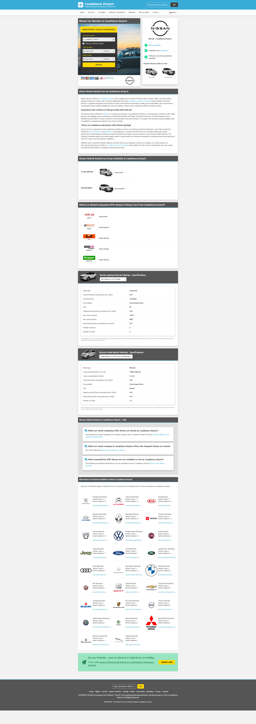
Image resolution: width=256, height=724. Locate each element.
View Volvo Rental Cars (165, 609)
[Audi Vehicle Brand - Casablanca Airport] (86, 570)
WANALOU (109, 132)
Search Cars (166, 662)
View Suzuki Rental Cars (100, 609)
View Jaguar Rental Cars (132, 644)
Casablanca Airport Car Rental (139, 101)
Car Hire (101, 12)
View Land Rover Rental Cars (167, 557)
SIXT (90, 132)
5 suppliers (164, 50)
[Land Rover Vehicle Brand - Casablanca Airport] (151, 553)
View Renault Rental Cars (133, 523)
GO (174, 5)
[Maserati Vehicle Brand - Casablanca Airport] (86, 640)
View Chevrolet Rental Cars (166, 592)
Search (99, 65)
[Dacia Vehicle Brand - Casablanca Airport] (86, 535)
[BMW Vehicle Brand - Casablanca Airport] (151, 570)
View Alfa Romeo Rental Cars (102, 627)
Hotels (156, 12)
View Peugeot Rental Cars (101, 505)
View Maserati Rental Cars (101, 644)
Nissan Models (155, 45)
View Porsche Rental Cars (133, 609)
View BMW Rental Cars (165, 575)
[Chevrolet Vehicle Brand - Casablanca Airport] (151, 587)
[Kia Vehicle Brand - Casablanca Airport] (151, 501)
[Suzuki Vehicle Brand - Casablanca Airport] (86, 605)
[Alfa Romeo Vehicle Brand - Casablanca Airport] (86, 622)
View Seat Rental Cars (132, 592)
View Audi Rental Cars (99, 575)
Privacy (158, 691)
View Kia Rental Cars (164, 505)
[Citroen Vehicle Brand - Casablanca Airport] (119, 501)
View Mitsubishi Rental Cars (166, 627)
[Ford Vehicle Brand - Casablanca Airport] (119, 553)
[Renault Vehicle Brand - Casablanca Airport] (119, 518)
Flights (91, 12)
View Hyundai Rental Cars (100, 523)
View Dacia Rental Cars (100, 540)
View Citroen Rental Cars (133, 505)
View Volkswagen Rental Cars (134, 540)
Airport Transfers (117, 12)
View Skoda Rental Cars (132, 627)
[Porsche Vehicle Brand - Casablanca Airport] (119, 605)
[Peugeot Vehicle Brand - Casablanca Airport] (86, 501)
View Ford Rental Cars (132, 557)
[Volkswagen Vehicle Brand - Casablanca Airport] (119, 536)
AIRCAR (105, 114)
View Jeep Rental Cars (100, 557)
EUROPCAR (97, 132)
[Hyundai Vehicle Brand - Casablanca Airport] (86, 518)
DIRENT (162, 434)
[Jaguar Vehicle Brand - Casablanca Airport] (119, 640)
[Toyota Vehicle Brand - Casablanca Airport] (151, 518)
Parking (132, 12)
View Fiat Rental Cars (164, 540)
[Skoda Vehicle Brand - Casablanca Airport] (119, 622)
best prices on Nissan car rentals (113, 450)
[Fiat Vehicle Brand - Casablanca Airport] (151, 535)
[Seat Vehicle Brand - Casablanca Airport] (119, 588)
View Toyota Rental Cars (165, 523)
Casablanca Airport (100, 5)
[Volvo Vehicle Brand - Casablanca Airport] (151, 605)
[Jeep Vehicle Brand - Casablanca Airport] (86, 553)
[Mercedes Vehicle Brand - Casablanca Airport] (119, 570)
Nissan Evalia (154, 463)
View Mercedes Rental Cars (133, 575)
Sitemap (165, 691)
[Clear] (113, 40)
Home (82, 12)
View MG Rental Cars (99, 592)
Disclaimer (150, 691)
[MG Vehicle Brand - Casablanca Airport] (86, 587)
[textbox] (99, 39)
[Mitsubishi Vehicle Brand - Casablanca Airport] (151, 622)
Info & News (144, 12)
